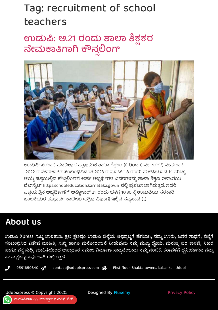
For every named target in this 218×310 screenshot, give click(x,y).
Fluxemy (122, 293)
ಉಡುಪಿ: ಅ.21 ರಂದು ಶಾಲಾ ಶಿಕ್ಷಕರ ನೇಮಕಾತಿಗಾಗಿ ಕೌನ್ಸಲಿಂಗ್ (88, 45)
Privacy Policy (182, 293)
